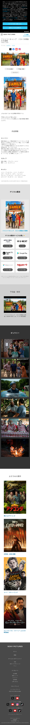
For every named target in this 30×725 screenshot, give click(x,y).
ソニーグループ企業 (13, 18)
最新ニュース (15, 675)
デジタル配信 (10, 69)
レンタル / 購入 (7, 246)
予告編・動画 (21, 69)
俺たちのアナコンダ (9, 516)
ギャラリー (15, 72)
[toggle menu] (2, 35)
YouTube (12, 705)
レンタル (22, 246)
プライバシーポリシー (15, 718)
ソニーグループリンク (15, 689)
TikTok (22, 705)
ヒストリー (15, 677)
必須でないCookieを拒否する (15, 27)
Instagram (17, 705)
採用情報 (15, 679)
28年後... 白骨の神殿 (9, 554)
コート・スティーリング (11, 592)
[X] (8, 704)
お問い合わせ (15, 681)
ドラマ (13, 45)
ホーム (15, 651)
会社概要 (15, 673)
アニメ (15, 665)
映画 (15, 655)
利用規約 (15, 719)
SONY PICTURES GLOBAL (15, 691)
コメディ (8, 45)
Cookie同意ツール (6, 11)
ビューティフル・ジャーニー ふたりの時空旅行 (15, 631)
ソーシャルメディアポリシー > (15, 714)
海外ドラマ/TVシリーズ (15, 663)
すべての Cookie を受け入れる (15, 23)
